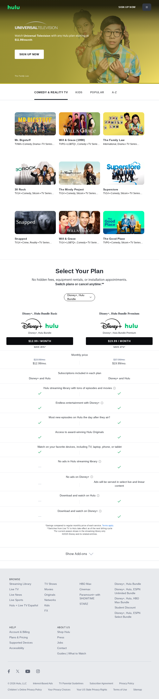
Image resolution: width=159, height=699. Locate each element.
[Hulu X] (20, 671)
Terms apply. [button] (108, 526)
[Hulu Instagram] (38, 671)
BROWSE (14, 579)
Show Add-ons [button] (76, 554)
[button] (51, 91)
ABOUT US (63, 627)
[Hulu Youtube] (30, 671)
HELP (12, 627)
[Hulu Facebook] (12, 671)
